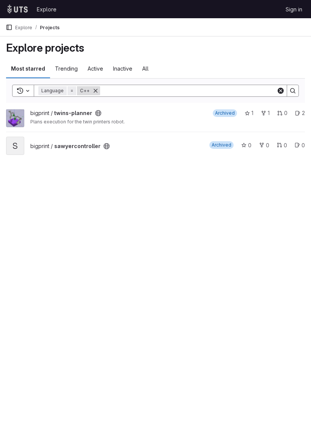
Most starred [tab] (28, 68)
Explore (47, 9)
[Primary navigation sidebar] (9, 27)
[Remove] (95, 90)
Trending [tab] (66, 68)
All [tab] (145, 68)
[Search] (293, 91)
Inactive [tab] (122, 68)
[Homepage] (17, 9)
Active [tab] (95, 68)
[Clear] (280, 90)
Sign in (294, 9)
